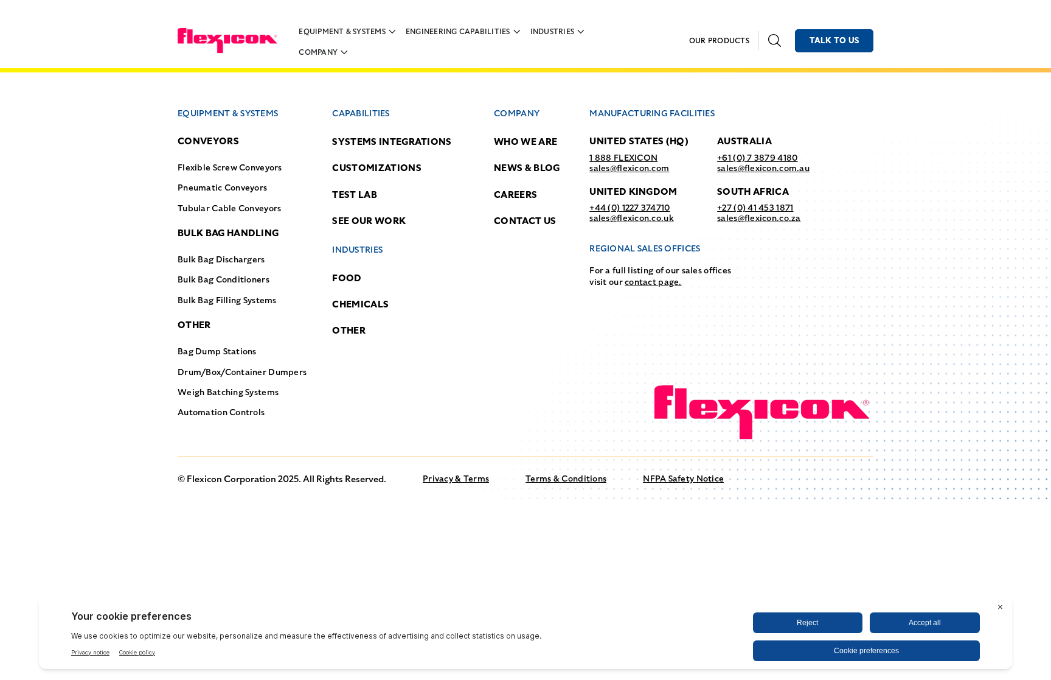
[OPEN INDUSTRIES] (580, 31)
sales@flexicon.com (629, 168)
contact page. (653, 281)
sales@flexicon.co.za (759, 217)
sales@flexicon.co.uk (631, 217)
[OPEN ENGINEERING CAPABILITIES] (517, 31)
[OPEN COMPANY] (344, 52)
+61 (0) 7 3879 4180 (757, 157)
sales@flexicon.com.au (763, 168)
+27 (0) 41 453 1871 (755, 207)
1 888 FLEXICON (623, 157)
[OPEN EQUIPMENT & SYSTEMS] (392, 31)
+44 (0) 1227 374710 (629, 207)
